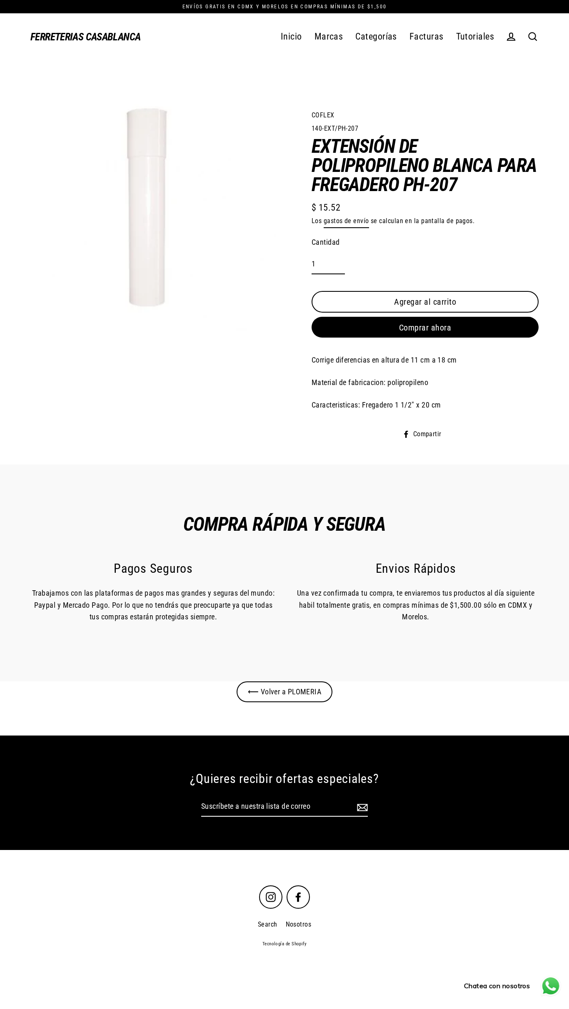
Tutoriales (475, 36)
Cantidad (326, 242)
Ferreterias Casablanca (85, 37)
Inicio (291, 36)
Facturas (426, 36)
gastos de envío (346, 221)
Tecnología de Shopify (284, 944)
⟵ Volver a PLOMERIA (285, 691)
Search (267, 924)
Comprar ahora (425, 328)
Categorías (376, 36)
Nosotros (299, 924)
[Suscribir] (361, 807)
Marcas (328, 36)
